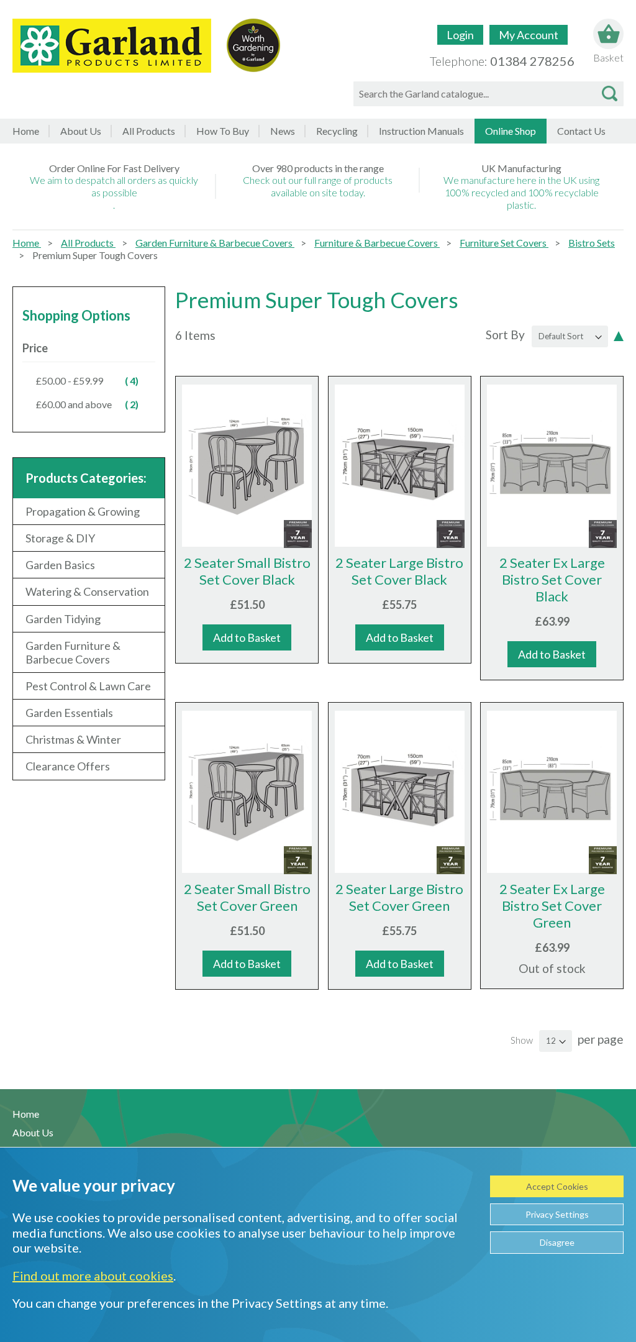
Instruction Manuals (421, 131)
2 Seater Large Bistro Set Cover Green (399, 897)
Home (25, 131)
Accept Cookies (557, 1186)
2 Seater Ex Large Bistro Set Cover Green (552, 905)
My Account (528, 35)
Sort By (505, 334)
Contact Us (581, 131)
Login (460, 35)
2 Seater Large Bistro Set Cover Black (399, 571)
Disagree (557, 1242)
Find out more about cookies (92, 1275)
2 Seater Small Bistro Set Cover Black (247, 571)
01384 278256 (532, 60)
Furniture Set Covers (504, 243)
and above (94, 404)
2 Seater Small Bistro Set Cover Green (247, 897)
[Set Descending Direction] (619, 334)
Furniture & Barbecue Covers (377, 243)
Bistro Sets (591, 243)
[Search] (609, 93)
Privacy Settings (557, 1214)
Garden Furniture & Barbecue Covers (214, 243)
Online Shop (510, 131)
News (282, 131)
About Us (80, 131)
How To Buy (222, 131)
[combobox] (488, 93)
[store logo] (111, 46)
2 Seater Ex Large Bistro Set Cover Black (552, 579)
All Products (88, 243)
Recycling (337, 131)
